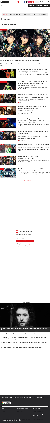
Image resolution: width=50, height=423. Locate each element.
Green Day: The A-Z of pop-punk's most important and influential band (20, 333)
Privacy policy (4, 411)
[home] (1, 5)
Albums (1, 94)
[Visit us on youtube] (31, 2)
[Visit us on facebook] (25, 2)
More (23, 5)
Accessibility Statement (38, 411)
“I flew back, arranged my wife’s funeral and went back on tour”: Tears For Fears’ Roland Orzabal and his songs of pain (24, 338)
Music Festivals (3, 69)
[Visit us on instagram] (29, 2)
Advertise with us (21, 414)
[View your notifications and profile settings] (42, 2)
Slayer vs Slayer (42, 14)
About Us (4, 408)
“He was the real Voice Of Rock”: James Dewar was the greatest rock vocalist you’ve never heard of (25, 329)
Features (11, 5)
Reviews (18, 5)
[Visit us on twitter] (27, 2)
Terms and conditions (37, 408)
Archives (29, 180)
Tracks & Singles (3, 29)
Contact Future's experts (22, 408)
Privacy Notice (29, 244)
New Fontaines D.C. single (29, 14)
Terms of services (28, 243)
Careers (3, 414)
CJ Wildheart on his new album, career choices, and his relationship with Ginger (22, 347)
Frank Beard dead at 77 (15, 14)
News (5, 5)
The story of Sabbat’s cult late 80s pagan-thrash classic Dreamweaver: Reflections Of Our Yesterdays (25, 343)
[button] (47, 2)
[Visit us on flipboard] (33, 2)
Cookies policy (20, 411)
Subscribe (36, 1)
